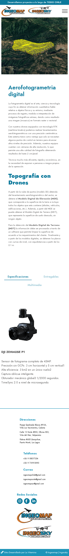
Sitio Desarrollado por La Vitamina (20, 552)
